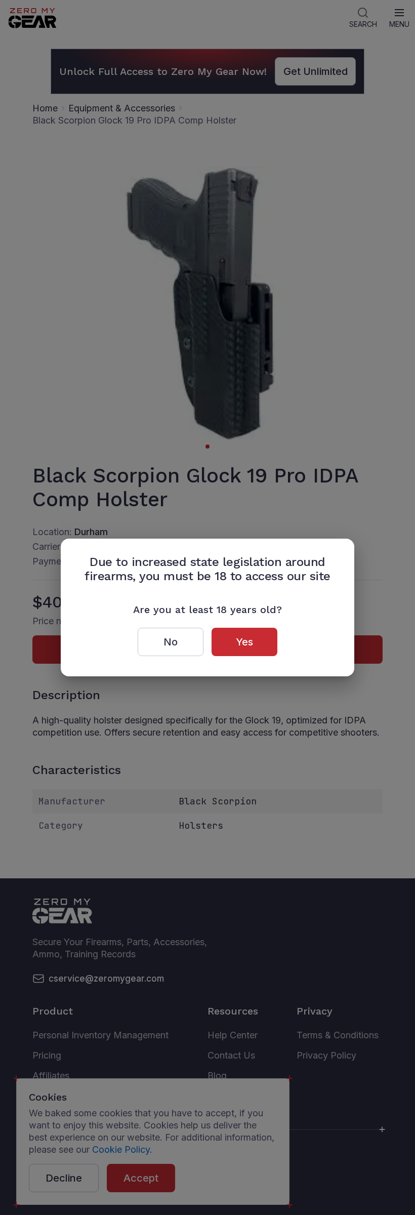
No (170, 642)
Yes (244, 642)
